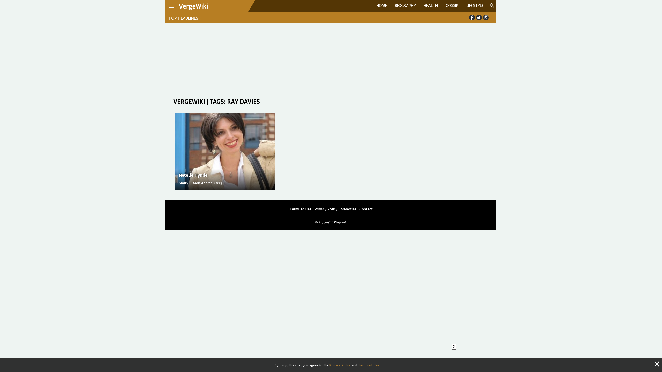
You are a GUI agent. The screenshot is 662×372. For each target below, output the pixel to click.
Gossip (452, 5)
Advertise (348, 209)
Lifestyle (475, 5)
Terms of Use (368, 365)
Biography (405, 5)
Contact (366, 209)
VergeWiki (193, 6)
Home (381, 5)
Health (431, 5)
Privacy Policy (340, 365)
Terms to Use (300, 209)
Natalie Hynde (193, 175)
